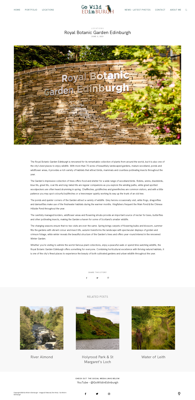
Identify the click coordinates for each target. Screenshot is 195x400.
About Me (175, 10)
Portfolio (31, 10)
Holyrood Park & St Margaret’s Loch (97, 335)
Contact (160, 10)
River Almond (41, 335)
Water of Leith (153, 335)
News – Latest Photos (138, 10)
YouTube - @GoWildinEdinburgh (97, 382)
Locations (48, 10)
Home (17, 10)
